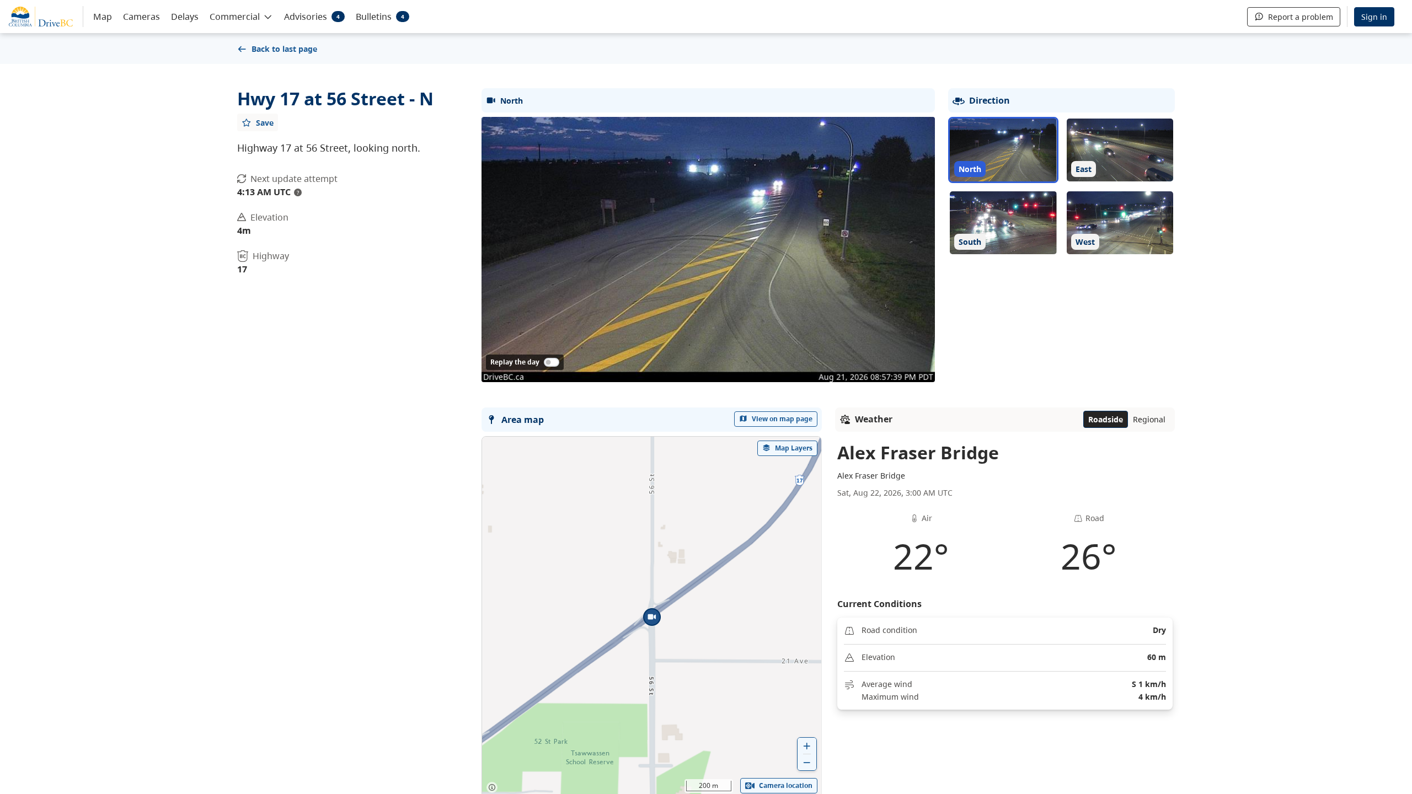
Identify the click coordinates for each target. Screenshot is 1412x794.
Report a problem (1300, 17)
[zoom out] (807, 762)
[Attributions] (492, 787)
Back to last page (284, 49)
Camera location (785, 785)
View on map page (782, 418)
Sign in (1374, 17)
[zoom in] (807, 746)
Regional (1149, 419)
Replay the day (514, 362)
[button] (241, 16)
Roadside (1105, 419)
